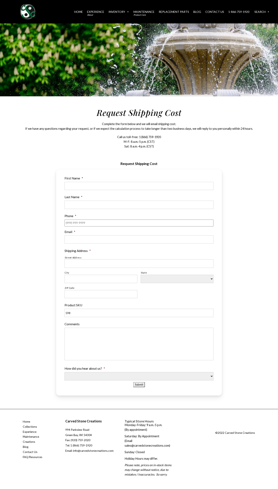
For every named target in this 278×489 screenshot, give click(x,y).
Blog (197, 11)
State (144, 272)
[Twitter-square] (233, 427)
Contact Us (214, 11)
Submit (139, 384)
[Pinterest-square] (242, 427)
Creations (29, 441)
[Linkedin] (250, 427)
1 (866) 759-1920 (150, 137)
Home (78, 11)
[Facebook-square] (225, 427)
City (67, 272)
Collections (30, 426)
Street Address (73, 257)
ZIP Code (69, 288)
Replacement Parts (174, 11)
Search (260, 11)
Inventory (116, 11)
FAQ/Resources (32, 457)
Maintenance (144, 13)
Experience (95, 13)
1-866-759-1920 (238, 11)
